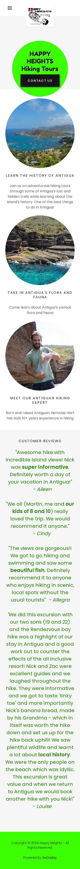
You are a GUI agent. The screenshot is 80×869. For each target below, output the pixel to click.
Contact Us (40, 80)
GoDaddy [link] (49, 857)
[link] (40, 8)
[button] (10, 8)
